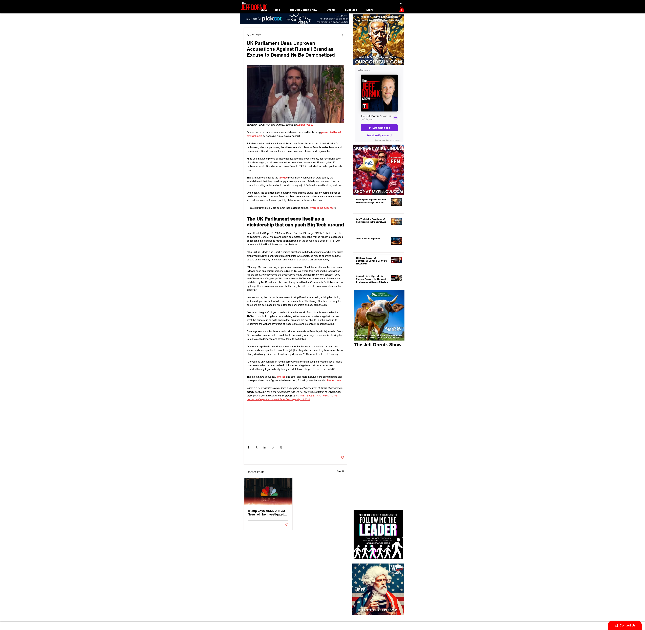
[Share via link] (273, 447)
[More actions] (342, 35)
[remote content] (295, 417)
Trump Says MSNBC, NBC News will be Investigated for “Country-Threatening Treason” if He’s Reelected (266, 512)
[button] (303, 10)
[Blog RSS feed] (401, 3)
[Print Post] (281, 447)
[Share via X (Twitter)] (256, 447)
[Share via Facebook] (248, 447)
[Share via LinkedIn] (264, 447)
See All (340, 471)
